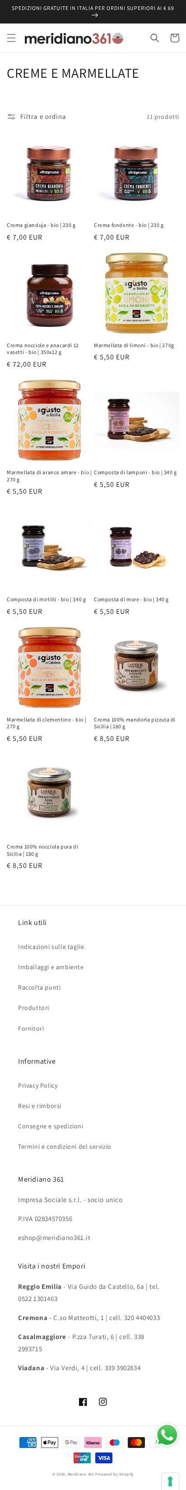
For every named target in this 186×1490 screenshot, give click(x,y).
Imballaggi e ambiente (51, 967)
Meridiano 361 (81, 1473)
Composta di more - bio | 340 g (131, 599)
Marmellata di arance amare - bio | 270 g (49, 476)
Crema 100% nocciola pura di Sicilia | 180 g (42, 850)
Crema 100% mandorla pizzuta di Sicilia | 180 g (135, 723)
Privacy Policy (37, 1085)
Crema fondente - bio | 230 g (129, 225)
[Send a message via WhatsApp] (167, 1435)
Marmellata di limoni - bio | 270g (134, 345)
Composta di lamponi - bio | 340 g (135, 472)
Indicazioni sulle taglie (51, 947)
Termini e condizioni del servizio (65, 1146)
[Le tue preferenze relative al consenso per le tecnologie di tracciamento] (170, 1481)
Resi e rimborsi (39, 1106)
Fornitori (31, 1028)
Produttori (33, 1008)
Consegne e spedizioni (51, 1126)
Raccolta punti (39, 987)
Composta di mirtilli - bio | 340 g (46, 599)
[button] (11, 38)
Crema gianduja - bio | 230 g (41, 225)
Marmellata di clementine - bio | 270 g (46, 723)
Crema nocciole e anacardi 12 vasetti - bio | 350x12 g (43, 349)
